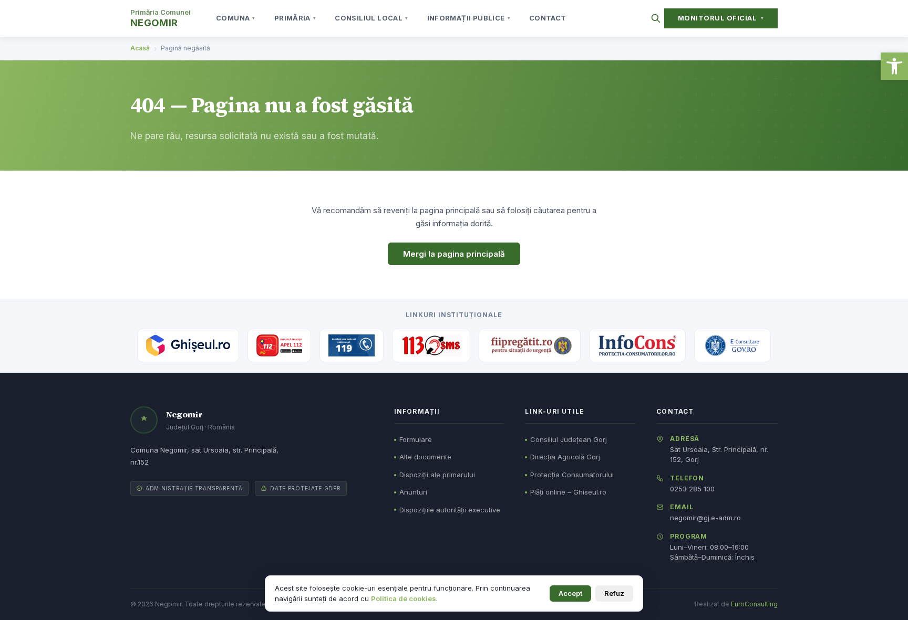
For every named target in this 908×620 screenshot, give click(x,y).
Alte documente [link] (425, 457)
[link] (894, 66)
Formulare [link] (415, 439)
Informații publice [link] (468, 18)
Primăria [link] (295, 18)
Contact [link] (547, 18)
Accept (570, 593)
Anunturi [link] (413, 492)
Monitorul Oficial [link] (721, 18)
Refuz (614, 593)
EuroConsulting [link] (754, 604)
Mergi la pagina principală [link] (454, 254)
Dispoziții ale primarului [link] (437, 474)
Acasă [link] (140, 48)
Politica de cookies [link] (403, 598)
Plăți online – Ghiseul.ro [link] (568, 492)
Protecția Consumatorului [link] (572, 474)
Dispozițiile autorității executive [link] (449, 510)
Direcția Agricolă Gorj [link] (565, 457)
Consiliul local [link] (371, 18)
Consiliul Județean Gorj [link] (568, 439)
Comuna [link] (235, 18)
